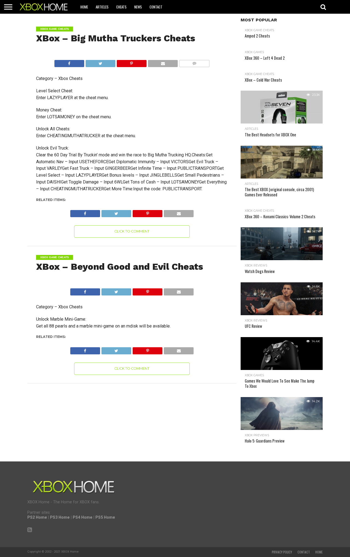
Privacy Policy (282, 552)
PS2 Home (37, 517)
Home (84, 7)
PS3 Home (60, 517)
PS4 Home (82, 517)
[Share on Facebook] (69, 62)
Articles (102, 7)
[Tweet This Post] (100, 62)
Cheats (121, 7)
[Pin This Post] (131, 62)
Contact (156, 7)
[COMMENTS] (194, 62)
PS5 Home (105, 517)
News (138, 7)
